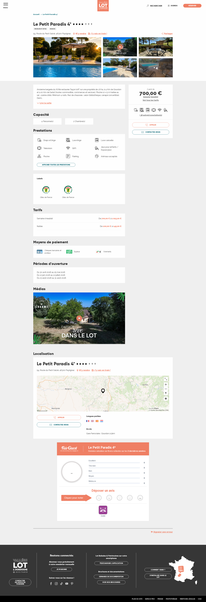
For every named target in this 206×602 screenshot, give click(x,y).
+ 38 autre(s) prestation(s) (150, 115)
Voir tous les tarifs (151, 100)
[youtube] (79, 318)
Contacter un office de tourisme (20, 582)
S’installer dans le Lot (158, 576)
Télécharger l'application (111, 563)
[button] (156, 5)
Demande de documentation (111, 576)
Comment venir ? (158, 570)
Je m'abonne (61, 569)
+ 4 (156, 68)
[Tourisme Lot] (103, 5)
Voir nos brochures (111, 582)
